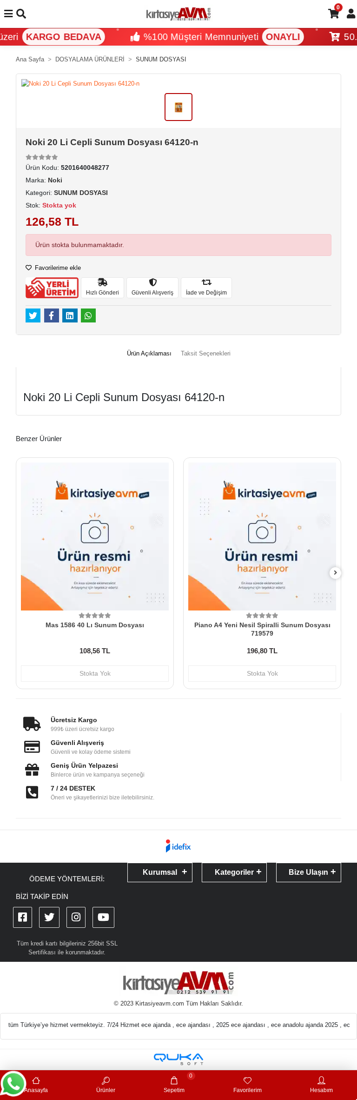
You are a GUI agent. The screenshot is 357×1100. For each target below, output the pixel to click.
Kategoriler (234, 872)
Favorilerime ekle (57, 267)
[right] (336, 573)
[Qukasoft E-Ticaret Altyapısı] (178, 1059)
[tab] (149, 353)
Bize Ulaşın (308, 872)
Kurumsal (160, 872)
